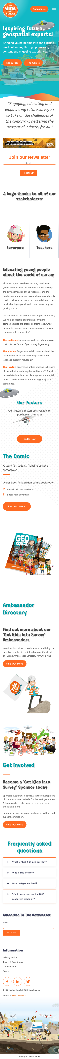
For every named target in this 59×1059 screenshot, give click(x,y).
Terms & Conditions (13, 961)
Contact (7, 970)
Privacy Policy (10, 957)
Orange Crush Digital (18, 995)
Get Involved (9, 966)
